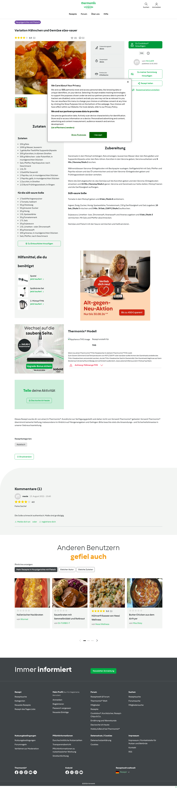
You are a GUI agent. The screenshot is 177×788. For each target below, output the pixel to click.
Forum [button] (84, 14)
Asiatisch (21, 444)
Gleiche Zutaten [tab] (85, 569)
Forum (94, 692)
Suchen (132, 692)
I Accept (98, 135)
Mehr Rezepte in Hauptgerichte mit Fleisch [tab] (36, 569)
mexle (25, 496)
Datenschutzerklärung (101, 740)
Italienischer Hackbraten (30, 614)
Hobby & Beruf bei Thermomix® (105, 729)
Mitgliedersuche (136, 705)
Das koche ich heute (100, 724)
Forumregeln (21, 744)
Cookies (94, 744)
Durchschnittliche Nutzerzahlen (67, 740)
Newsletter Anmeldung (103, 671)
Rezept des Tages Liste (25, 709)
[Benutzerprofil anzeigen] (137, 62)
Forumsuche (134, 701)
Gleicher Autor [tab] (67, 569)
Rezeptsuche (21, 696)
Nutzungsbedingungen (25, 740)
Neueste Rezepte (23, 705)
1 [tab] (84, 640)
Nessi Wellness (102, 624)
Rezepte (94, 709)
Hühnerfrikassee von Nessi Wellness (106, 617)
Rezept (18, 692)
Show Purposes (78, 135)
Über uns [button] (95, 14)
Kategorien (20, 701)
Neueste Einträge (61, 712)
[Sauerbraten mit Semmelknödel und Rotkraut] (69, 593)
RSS (130, 751)
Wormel (24, 619)
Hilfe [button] (106, 14)
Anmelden (57, 700)
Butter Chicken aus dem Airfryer (141, 616)
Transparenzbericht (62, 744)
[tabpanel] (88, 610)
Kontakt (132, 747)
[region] (89, 110)
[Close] (128, 82)
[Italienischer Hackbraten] (32, 593)
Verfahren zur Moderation (27, 748)
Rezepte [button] (73, 14)
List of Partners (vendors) (62, 127)
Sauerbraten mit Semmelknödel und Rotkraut (69, 616)
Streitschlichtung (61, 756)
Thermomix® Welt (99, 701)
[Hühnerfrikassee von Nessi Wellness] (107, 593)
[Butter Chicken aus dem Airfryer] (144, 593)
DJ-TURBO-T (64, 623)
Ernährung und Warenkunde (103, 720)
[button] (146, 5)
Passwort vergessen (62, 708)
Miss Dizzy (137, 623)
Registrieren (58, 704)
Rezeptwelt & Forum (100, 696)
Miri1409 (150, 61)
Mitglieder (95, 705)
